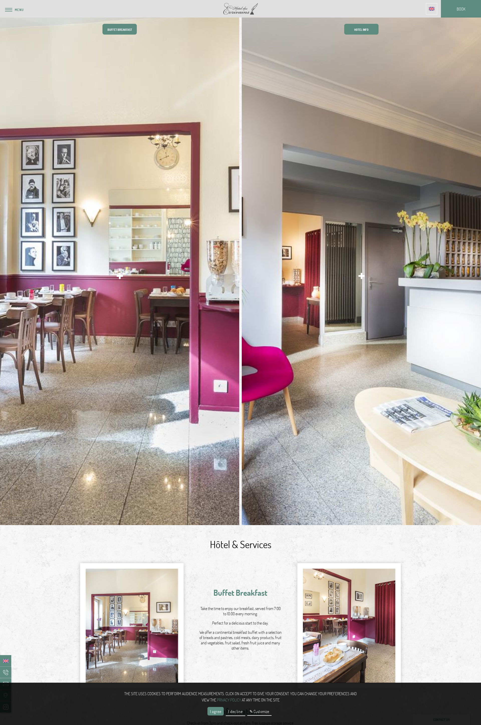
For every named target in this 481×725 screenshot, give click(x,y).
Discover (100, 514)
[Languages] (431, 9)
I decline (235, 711)
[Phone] (5, 672)
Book (139, 514)
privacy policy (229, 699)
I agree (215, 711)
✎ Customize (259, 711)
